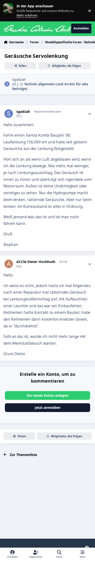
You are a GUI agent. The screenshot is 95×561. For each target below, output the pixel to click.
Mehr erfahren (12, 10)
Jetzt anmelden (47, 407)
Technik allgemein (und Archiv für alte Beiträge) (50, 86)
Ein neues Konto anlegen (47, 395)
